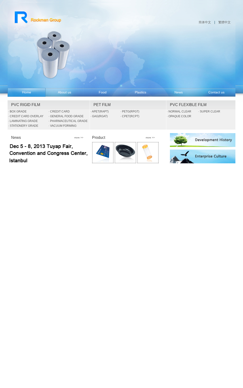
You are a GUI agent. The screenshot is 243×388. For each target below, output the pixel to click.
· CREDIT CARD (59, 111)
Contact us (216, 92)
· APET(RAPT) (99, 111)
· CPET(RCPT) (129, 116)
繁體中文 (224, 22)
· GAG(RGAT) (99, 116)
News (178, 92)
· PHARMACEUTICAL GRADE (68, 121)
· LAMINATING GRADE (23, 121)
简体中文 (205, 22)
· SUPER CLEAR (209, 111)
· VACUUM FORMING (62, 125)
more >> (78, 137)
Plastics (140, 92)
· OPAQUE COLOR (179, 116)
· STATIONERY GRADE (23, 125)
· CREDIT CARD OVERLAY (25, 116)
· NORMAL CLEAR (179, 111)
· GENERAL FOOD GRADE (66, 116)
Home (26, 92)
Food (103, 92)
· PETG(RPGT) (129, 111)
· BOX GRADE (17, 111)
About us (64, 92)
